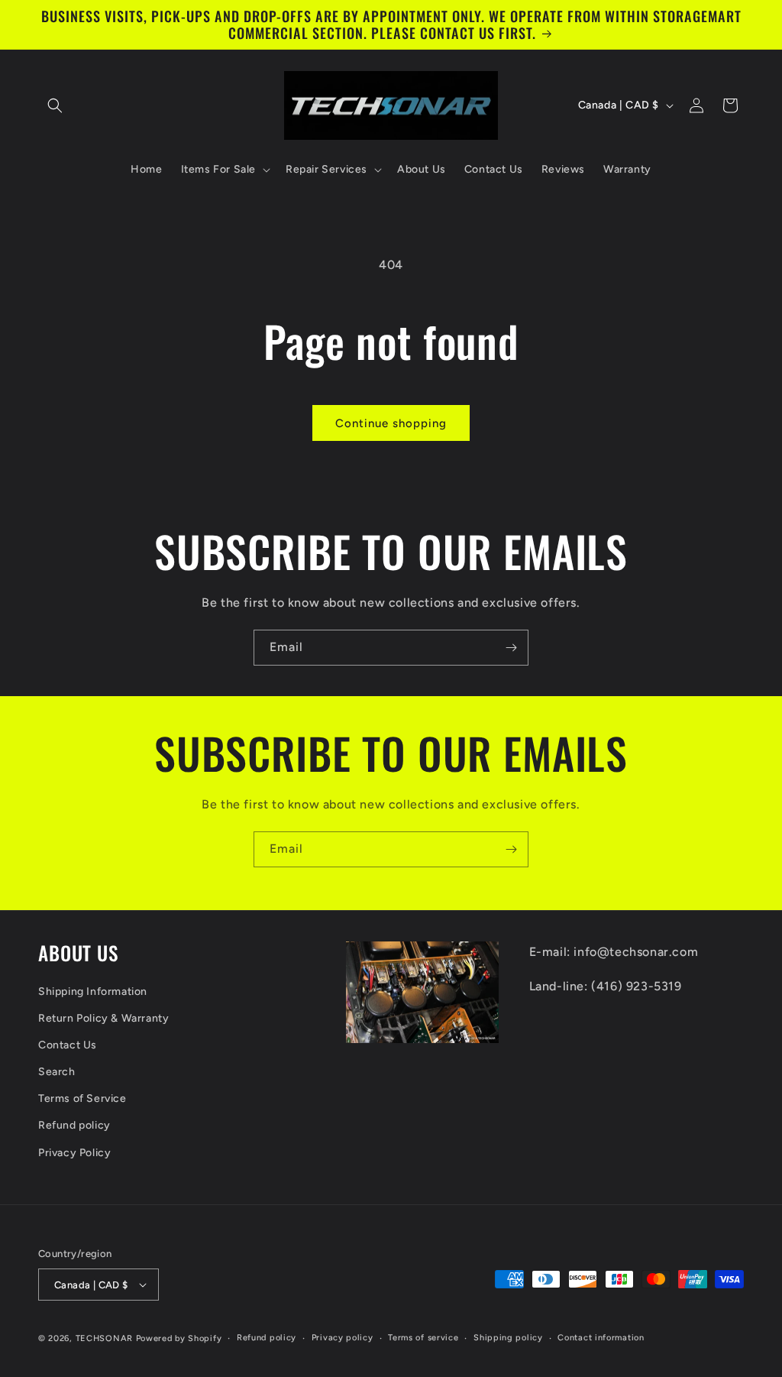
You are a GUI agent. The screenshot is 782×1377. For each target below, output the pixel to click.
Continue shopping (391, 423)
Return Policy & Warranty (103, 1018)
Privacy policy (342, 1338)
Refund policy (74, 1125)
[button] (55, 105)
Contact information (600, 1338)
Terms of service (423, 1338)
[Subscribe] (511, 648)
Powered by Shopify (179, 1338)
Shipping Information (92, 991)
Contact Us (67, 1044)
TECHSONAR (104, 1338)
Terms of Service (82, 1098)
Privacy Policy (74, 1152)
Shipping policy (508, 1338)
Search (57, 1071)
